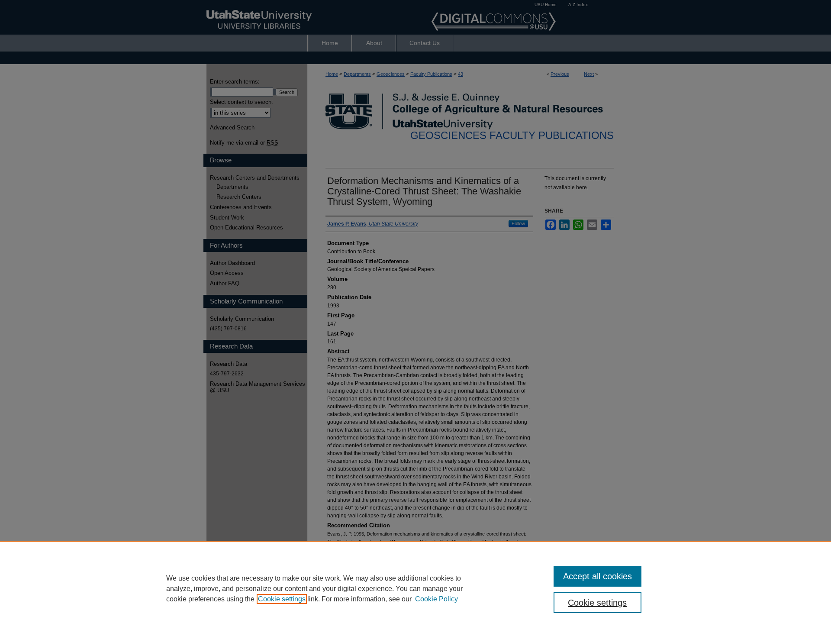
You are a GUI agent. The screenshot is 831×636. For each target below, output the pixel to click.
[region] (415, 588)
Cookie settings (282, 599)
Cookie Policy (436, 599)
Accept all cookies (597, 576)
